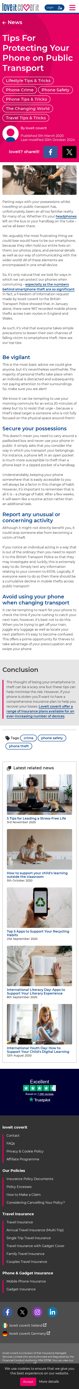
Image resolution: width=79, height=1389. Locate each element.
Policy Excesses (19, 1187)
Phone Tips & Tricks (26, 99)
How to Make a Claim (23, 1195)
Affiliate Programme (22, 1159)
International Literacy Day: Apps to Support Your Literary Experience (36, 991)
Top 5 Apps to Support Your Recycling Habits (38, 933)
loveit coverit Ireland (26, 1325)
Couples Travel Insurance (26, 1262)
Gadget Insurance (21, 1289)
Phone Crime (19, 89)
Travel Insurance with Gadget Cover (35, 1246)
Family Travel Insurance (25, 1254)
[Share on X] (69, 152)
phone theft (19, 746)
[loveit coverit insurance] (20, 7)
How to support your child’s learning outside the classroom (37, 875)
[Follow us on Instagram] (37, 1312)
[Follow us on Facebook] (7, 1312)
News (15, 22)
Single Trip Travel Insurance (28, 1238)
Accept (28, 1382)
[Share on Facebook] (50, 152)
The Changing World (28, 108)
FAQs (10, 1143)
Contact (13, 1135)
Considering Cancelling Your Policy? (35, 1203)
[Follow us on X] (22, 1312)
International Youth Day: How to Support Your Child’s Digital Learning (38, 1050)
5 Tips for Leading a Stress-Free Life (36, 818)
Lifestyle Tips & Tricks (28, 80)
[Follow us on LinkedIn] (52, 1312)
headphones (66, 216)
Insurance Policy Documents (29, 1179)
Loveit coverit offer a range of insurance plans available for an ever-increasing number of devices (40, 711)
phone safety (52, 738)
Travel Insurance (19, 1222)
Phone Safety (55, 89)
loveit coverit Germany (28, 1334)
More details (49, 1382)
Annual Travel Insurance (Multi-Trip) (35, 1230)
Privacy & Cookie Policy (25, 1151)
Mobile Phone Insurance (26, 1281)
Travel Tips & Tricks (26, 117)
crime (28, 738)
